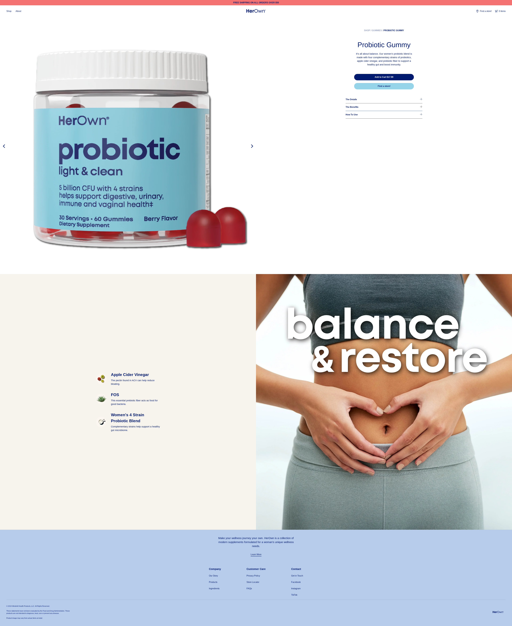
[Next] (252, 146)
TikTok (294, 595)
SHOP (367, 30)
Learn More (256, 554)
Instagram (296, 588)
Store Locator (253, 582)
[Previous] (4, 146)
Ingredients (214, 588)
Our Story (213, 576)
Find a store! (486, 11)
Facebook (296, 582)
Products (213, 582)
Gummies (377, 30)
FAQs (249, 588)
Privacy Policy (253, 576)
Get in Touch (297, 576)
